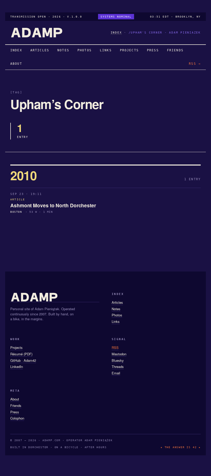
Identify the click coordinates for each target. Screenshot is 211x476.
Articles (117, 302)
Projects (16, 347)
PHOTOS (84, 50)
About (14, 399)
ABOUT (16, 63)
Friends (15, 405)
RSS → (195, 63)
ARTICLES (39, 50)
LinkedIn (16, 366)
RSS (115, 347)
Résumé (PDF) (21, 353)
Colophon (17, 418)
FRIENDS (175, 50)
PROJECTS (129, 50)
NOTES (63, 50)
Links (116, 321)
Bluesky (118, 360)
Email (116, 373)
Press (14, 411)
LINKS (106, 50)
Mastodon (119, 353)
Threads (118, 366)
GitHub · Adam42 (23, 360)
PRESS (153, 50)
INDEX (116, 32)
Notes (116, 308)
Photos (117, 315)
